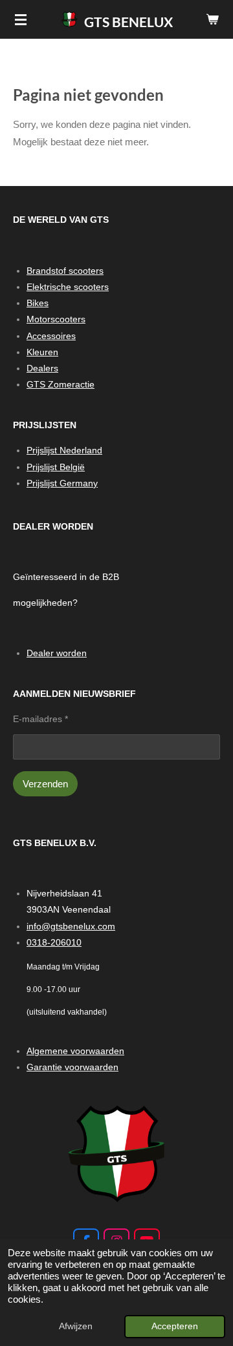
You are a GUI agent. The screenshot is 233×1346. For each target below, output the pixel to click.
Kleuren (42, 352)
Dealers (42, 368)
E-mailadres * (40, 719)
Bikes (38, 303)
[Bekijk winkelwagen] (212, 19)
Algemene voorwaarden (75, 1051)
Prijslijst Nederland (64, 450)
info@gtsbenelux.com (71, 926)
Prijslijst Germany (62, 483)
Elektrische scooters (68, 287)
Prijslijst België (56, 467)
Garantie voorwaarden (72, 1067)
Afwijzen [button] (76, 1326)
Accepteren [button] (174, 1326)
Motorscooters (56, 319)
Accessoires (51, 336)
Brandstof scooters (65, 270)
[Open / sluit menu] (20, 19)
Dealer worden (57, 653)
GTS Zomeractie (60, 384)
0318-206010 (54, 942)
